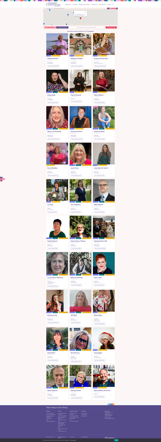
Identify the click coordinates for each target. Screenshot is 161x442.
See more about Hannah (100, 248)
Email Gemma (73, 135)
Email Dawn (96, 318)
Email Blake (73, 281)
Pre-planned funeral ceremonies (61, 425)
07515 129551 (97, 172)
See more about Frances (53, 322)
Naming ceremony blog (74, 421)
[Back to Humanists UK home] (110, 437)
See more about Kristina (100, 66)
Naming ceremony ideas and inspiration (74, 418)
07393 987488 (50, 63)
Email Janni (73, 171)
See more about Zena (53, 360)
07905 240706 (73, 245)
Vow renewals (48, 418)
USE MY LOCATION (111, 27)
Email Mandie (49, 62)
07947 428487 (50, 357)
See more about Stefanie (76, 66)
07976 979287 (50, 245)
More (109, 4)
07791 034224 (50, 209)
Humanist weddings (50, 413)
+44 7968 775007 (97, 357)
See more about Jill (75, 322)
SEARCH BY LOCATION (62, 27)
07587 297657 (97, 282)
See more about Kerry (53, 175)
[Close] (85, 12)
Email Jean (96, 171)
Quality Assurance (84, 437)
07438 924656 (97, 99)
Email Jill (72, 318)
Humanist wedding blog (50, 421)
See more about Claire (76, 101)
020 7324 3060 (107, 417)
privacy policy (73, 440)
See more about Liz (52, 212)
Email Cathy (96, 135)
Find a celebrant (49, 8)
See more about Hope (53, 102)
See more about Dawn (99, 323)
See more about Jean (99, 175)
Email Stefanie (73, 62)
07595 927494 (97, 136)
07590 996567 (73, 136)
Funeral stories (84, 414)
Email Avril (73, 356)
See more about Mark (99, 212)
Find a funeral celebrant (62, 415)
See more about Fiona (99, 360)
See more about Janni (76, 175)
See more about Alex (99, 285)
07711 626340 (50, 172)
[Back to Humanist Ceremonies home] (53, 4)
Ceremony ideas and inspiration (61, 418)
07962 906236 (50, 136)
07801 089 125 (74, 357)
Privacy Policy (72, 437)
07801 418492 (73, 209)
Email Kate (73, 244)
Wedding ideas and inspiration (49, 417)
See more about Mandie (53, 66)
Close (116, 440)
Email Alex (96, 281)
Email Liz (49, 208)
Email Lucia (49, 281)
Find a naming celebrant (74, 415)
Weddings (68, 4)
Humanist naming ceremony (73, 414)
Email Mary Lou (50, 135)
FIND (1, 177)
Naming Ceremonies (84, 4)
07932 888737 (50, 395)
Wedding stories (84, 413)
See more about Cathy (100, 139)
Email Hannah (96, 244)
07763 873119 (50, 320)
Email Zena (49, 356)
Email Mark (96, 208)
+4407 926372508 (51, 282)
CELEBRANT (2, 179)
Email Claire (73, 98)
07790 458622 (97, 245)
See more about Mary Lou (53, 139)
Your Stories (102, 4)
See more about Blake (76, 285)
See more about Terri (76, 212)
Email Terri (73, 208)
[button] (113, 4)
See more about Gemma (76, 139)
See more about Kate (76, 248)
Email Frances (50, 318)
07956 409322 (73, 395)
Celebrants (94, 4)
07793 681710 (73, 63)
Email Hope (49, 98)
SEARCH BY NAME (50, 27)
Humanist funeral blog (62, 431)
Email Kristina (96, 62)
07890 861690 (73, 172)
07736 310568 (73, 282)
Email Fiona (96, 356)
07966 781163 (97, 209)
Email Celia (49, 244)
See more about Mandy (76, 398)
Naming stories (84, 416)
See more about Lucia (53, 286)
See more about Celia (53, 248)
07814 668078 (73, 320)
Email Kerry (49, 171)
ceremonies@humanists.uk (110, 418)
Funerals (75, 4)
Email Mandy (73, 394)
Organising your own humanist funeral (61, 423)
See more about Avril (76, 361)
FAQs (47, 420)
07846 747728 (97, 320)
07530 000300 (50, 99)
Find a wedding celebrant (51, 414)
